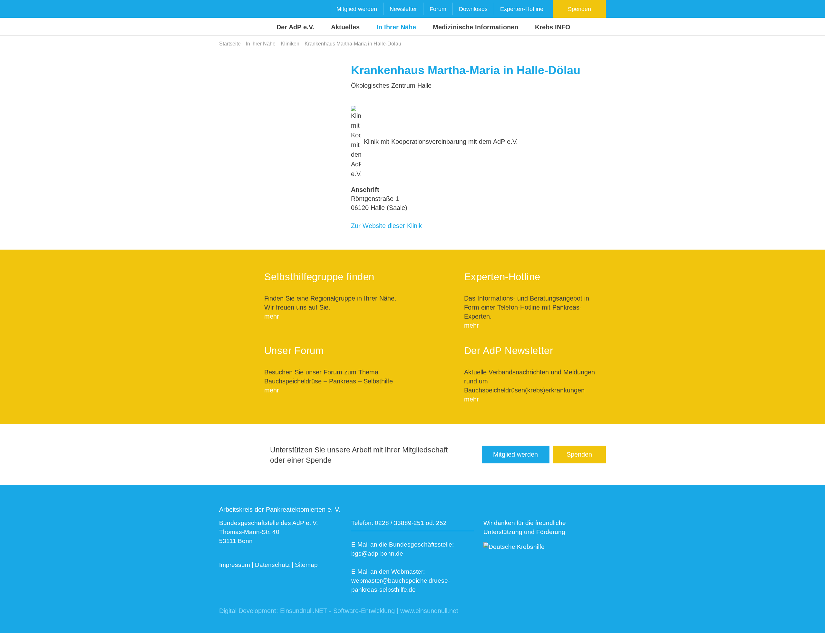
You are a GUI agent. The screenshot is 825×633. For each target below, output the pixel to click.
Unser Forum (294, 350)
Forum (438, 9)
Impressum (234, 564)
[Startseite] (231, 18)
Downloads (473, 9)
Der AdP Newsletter (508, 350)
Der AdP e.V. (295, 27)
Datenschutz (272, 564)
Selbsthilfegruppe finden (319, 276)
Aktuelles (345, 27)
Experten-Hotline (521, 9)
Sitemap (306, 564)
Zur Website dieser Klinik (386, 225)
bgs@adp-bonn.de (377, 553)
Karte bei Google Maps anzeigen (280, 108)
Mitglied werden (356, 9)
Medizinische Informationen (475, 27)
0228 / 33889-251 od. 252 (411, 522)
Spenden (579, 9)
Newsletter (403, 9)
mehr (271, 316)
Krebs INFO (552, 27)
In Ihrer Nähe (396, 27)
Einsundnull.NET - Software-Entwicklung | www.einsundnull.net (369, 610)
